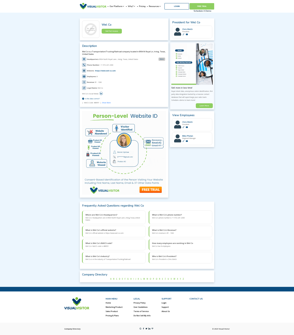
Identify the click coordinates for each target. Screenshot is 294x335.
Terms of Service (141, 311)
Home (108, 303)
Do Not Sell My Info (142, 315)
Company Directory (72, 329)
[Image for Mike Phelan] (177, 142)
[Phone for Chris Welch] (183, 34)
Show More (106, 103)
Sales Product (112, 311)
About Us (166, 311)
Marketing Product (114, 307)
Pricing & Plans (112, 315)
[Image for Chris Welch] (177, 35)
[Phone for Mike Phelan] (183, 141)
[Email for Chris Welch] (187, 34)
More (162, 59)
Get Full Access (111, 31)
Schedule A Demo (202, 11)
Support (165, 307)
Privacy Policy (140, 303)
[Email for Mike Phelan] (187, 141)
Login (177, 6)
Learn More (204, 106)
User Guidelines (141, 307)
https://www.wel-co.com (105, 71)
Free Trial (202, 6)
